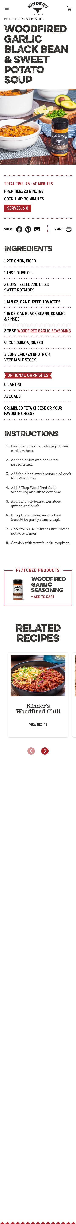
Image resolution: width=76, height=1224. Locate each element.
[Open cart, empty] (69, 8)
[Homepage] (38, 8)
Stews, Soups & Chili (30, 19)
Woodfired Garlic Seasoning (44, 331)
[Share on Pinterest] (28, 229)
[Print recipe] (68, 229)
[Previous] (31, 751)
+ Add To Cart (42, 597)
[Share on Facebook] (19, 229)
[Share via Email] (37, 229)
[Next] (45, 751)
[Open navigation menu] (6, 8)
